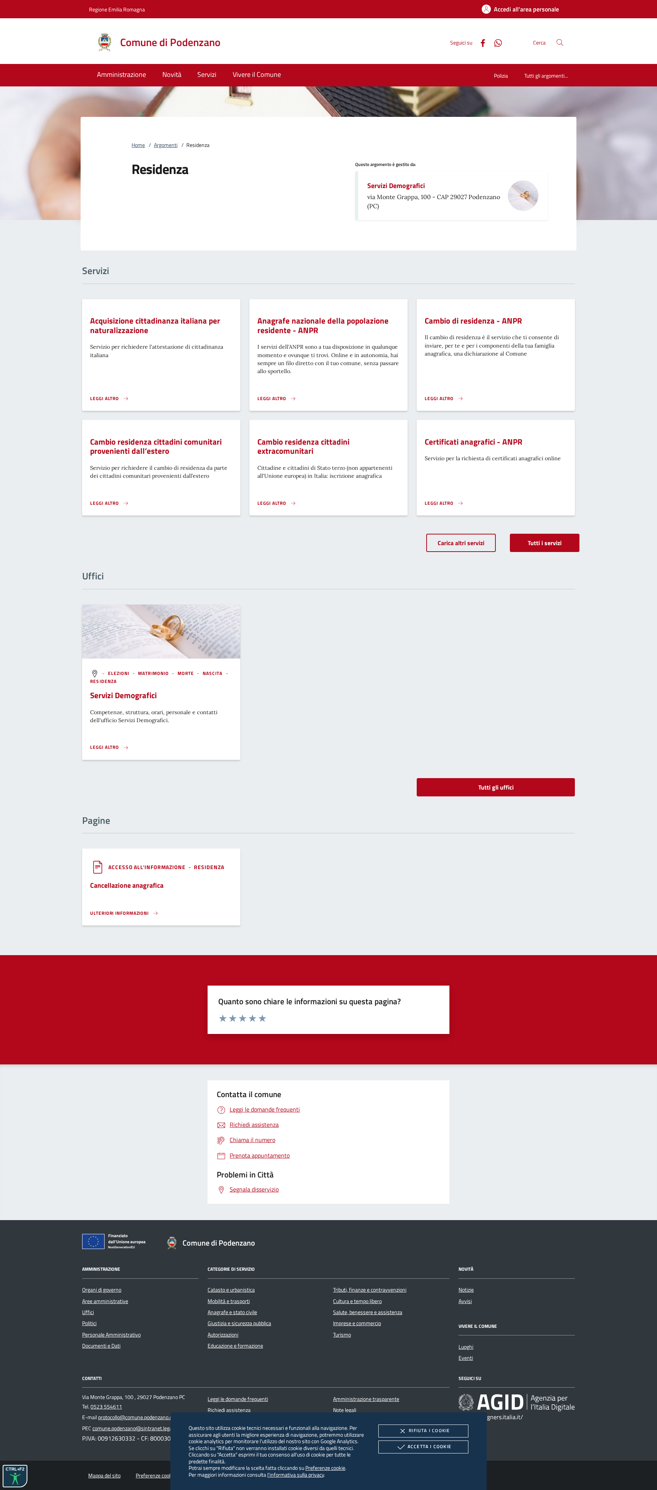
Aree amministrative (105, 1301)
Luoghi (466, 1347)
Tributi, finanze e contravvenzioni (369, 1290)
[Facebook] (479, 42)
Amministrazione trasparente (366, 1399)
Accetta (429, 1446)
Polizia (501, 76)
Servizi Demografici (396, 185)
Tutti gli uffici (496, 787)
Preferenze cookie (325, 1468)
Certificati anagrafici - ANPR (473, 442)
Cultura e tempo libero (357, 1301)
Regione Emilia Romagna (117, 9)
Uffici (88, 1312)
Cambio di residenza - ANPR (473, 320)
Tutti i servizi (545, 542)
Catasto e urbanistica (231, 1290)
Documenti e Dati (101, 1346)
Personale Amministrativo (111, 1334)
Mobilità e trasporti (229, 1301)
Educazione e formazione (235, 1346)
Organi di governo (101, 1290)
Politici (89, 1323)
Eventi (466, 1358)
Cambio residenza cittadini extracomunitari (303, 446)
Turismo (342, 1334)
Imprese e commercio (357, 1323)
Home (138, 145)
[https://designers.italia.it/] (517, 1402)
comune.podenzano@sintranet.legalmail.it (139, 1428)
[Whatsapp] (495, 42)
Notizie (466, 1290)
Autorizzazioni (223, 1334)
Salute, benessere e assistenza (367, 1312)
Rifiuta (429, 1430)
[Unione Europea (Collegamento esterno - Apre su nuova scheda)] (116, 1243)
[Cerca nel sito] (560, 42)
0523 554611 (106, 1406)
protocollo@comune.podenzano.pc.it (138, 1417)
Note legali (344, 1410)
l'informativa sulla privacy (295, 1475)
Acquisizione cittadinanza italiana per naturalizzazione (155, 325)
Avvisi (465, 1301)
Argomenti (166, 145)
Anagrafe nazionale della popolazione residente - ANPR (323, 325)
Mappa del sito (104, 1475)
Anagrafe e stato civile (232, 1312)
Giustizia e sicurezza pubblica (239, 1323)
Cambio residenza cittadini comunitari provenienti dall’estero (156, 446)
